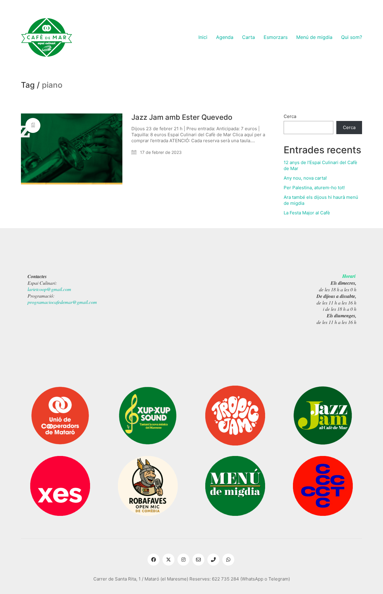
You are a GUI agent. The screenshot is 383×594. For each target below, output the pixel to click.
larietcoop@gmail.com (49, 289)
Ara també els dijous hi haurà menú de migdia (321, 200)
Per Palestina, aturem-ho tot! (314, 187)
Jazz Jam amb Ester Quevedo (181, 117)
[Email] (198, 560)
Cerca (290, 116)
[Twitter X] (168, 560)
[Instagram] (183, 560)
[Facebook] (153, 560)
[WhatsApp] (228, 560)
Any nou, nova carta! (305, 178)
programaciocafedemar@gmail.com (62, 302)
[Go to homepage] (46, 37)
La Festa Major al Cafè (307, 213)
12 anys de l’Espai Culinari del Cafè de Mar (320, 165)
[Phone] (213, 560)
